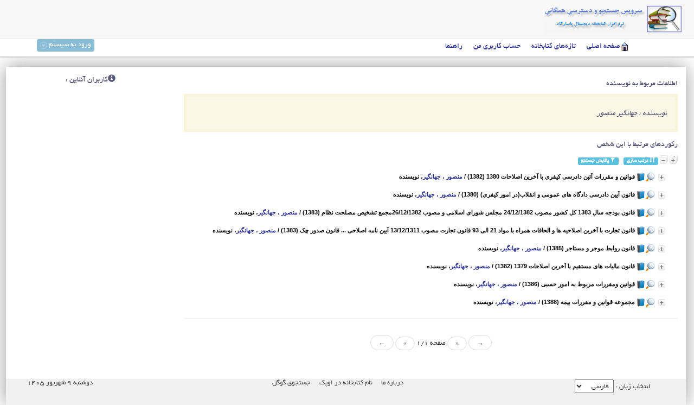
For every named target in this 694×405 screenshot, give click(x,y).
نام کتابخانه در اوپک (345, 383)
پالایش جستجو (595, 161)
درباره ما (392, 383)
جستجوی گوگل (291, 383)
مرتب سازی (638, 161)
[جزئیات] (661, 177)
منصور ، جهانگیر (442, 176)
